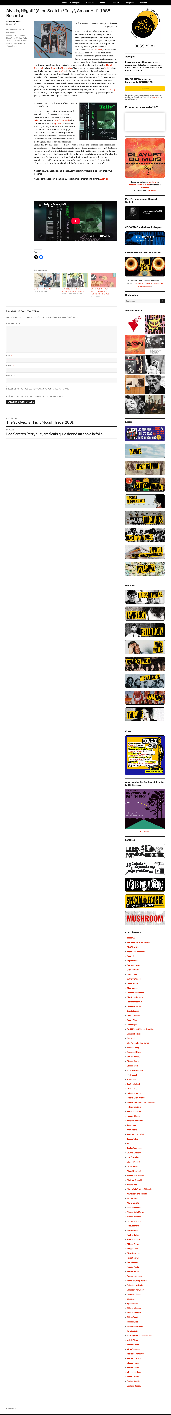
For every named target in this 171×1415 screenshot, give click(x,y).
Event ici (104, 179)
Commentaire (14, 323)
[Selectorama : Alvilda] (47, 280)
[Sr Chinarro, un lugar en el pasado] (155, 384)
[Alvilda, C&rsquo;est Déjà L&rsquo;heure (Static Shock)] (75, 280)
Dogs (53, 68)
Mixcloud (152, 190)
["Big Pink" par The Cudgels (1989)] (155, 344)
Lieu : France (12, 46)
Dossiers (143, 2)
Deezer (131, 185)
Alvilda (108, 68)
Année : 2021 (12, 35)
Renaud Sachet (15, 21)
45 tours (10, 29)
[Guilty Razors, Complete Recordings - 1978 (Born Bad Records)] (135, 404)
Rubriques (90, 2)
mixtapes (145, 188)
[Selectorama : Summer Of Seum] (155, 324)
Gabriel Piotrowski (62, 120)
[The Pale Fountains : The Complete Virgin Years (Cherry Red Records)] (155, 404)
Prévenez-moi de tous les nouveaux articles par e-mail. (35, 396)
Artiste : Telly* (22, 38)
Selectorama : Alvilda (45, 289)
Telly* (36, 120)
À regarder (130, 2)
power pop (110, 89)
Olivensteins (66, 68)
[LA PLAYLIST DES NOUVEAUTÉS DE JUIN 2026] (135, 344)
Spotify (138, 185)
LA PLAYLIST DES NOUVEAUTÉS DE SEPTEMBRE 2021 (100, 291)
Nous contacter (155, 97)
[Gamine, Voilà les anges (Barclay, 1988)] (135, 364)
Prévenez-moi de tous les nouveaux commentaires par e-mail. (38, 389)
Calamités (98, 50)
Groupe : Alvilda (14, 41)
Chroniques (74, 2)
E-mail (10, 366)
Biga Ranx (57, 123)
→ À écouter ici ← (145, 831)
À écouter (115, 2)
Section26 (12, 1409)
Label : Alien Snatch (20, 43)
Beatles (62, 71)
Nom (9, 356)
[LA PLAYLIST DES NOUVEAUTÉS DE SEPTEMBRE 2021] (103, 280)
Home (64, 2)
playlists (152, 182)
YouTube (146, 185)
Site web (10, 376)
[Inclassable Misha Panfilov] (155, 364)
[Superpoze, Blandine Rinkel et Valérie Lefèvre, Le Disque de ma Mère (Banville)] (135, 384)
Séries (102, 2)
